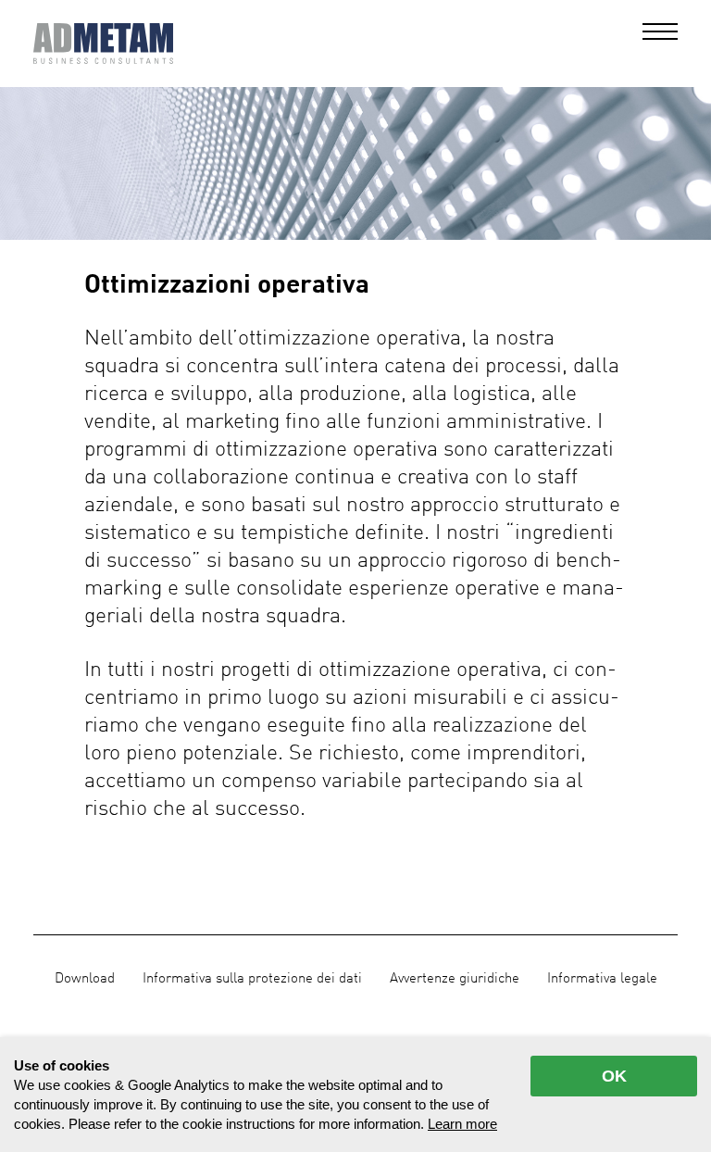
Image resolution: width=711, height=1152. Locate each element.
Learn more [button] (462, 1124)
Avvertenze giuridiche (454, 978)
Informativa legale (602, 978)
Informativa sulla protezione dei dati (252, 978)
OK (614, 1076)
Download (85, 978)
